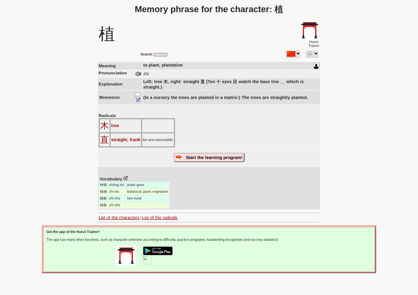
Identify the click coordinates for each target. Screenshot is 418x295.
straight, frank (125, 139)
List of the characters (119, 217)
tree (115, 125)
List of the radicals (159, 217)
